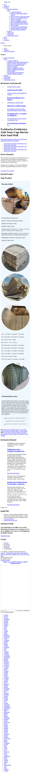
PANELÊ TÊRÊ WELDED (18, 29)
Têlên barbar (10, 32)
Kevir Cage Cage (21, 554)
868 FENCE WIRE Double (16, 106)
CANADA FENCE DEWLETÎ (19, 27)
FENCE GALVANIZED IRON (19, 18)
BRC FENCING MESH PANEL (19, 24)
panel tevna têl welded (14, 90)
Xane (5, 4)
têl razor (9, 31)
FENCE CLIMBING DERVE (19, 21)
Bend (8, 10)
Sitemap (3, 553)
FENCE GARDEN (16, 19)
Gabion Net (10, 34)
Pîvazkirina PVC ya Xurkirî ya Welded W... (16, 114)
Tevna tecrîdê (7, 554)
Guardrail (13, 554)
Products (6, 7)
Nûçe (5, 37)
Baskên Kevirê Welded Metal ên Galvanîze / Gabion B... (17, 483)
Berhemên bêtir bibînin (13, 473)
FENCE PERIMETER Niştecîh (19, 22)
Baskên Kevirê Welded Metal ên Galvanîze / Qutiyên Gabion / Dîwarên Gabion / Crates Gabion (14, 430)
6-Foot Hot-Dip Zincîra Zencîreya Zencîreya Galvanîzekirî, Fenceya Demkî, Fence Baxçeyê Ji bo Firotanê (14, 434)
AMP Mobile (9, 553)
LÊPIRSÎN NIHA (5, 536)
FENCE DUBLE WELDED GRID (20, 16)
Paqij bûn (6, 40)
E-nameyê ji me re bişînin (7, 170)
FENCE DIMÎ (14, 25)
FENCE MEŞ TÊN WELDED (19, 28)
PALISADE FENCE (12, 35)
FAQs (5, 38)
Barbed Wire (16, 553)
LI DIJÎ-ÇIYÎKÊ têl (16, 12)
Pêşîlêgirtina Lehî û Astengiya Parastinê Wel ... (16, 450)
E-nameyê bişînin (5, 560)
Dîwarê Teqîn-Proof (12, 9)
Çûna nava (7, 6)
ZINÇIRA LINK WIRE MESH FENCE (18, 62)
